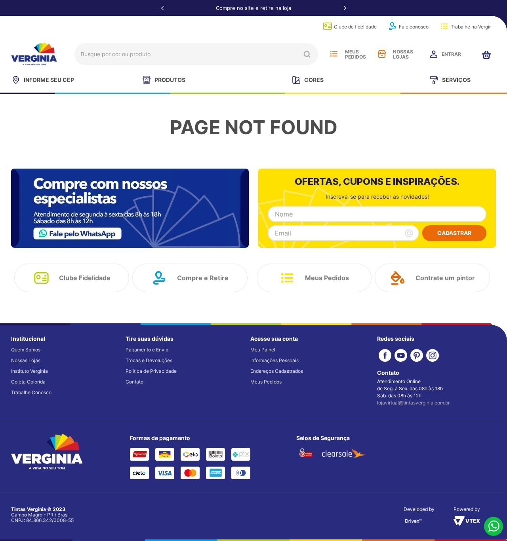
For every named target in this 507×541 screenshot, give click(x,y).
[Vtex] (467, 523)
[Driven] (413, 524)
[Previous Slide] (162, 8)
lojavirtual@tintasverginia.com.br (413, 403)
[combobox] (196, 54)
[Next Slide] (345, 8)
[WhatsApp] (493, 527)
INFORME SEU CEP (49, 79)
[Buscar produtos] (307, 54)
